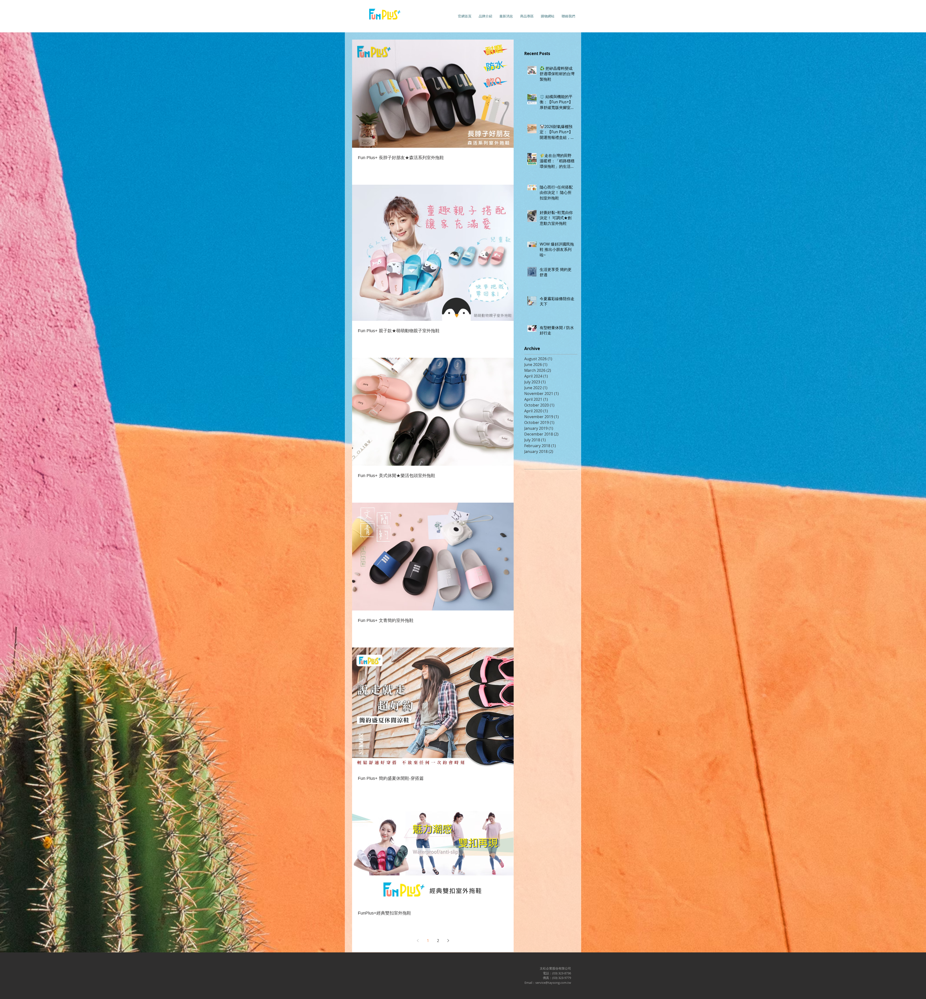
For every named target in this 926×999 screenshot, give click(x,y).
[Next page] (448, 940)
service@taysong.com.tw (553, 982)
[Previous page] (417, 940)
